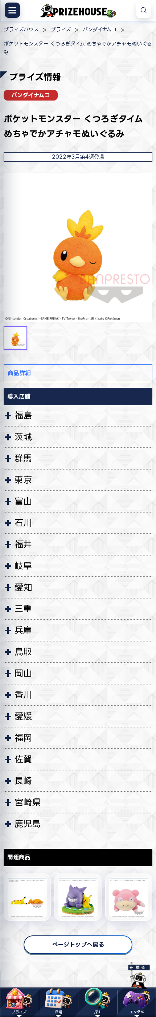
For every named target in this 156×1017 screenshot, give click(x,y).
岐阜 (23, 565)
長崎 (23, 780)
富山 (23, 501)
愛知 (23, 587)
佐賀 (23, 759)
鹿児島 (28, 823)
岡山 (23, 673)
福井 (23, 544)
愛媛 (23, 716)
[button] (15, 338)
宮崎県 (28, 802)
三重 (23, 608)
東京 (23, 479)
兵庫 (23, 630)
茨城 (23, 436)
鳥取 (23, 651)
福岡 (23, 737)
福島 (23, 415)
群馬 (23, 458)
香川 (23, 694)
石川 (23, 522)
